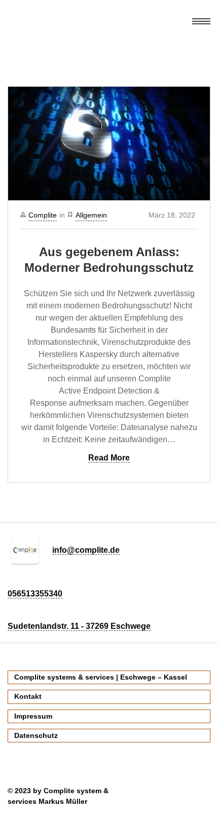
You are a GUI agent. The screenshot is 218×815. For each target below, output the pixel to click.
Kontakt (28, 696)
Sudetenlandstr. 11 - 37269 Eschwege (79, 626)
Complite (42, 215)
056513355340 (35, 593)
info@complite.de (86, 550)
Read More (109, 457)
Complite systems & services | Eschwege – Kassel (100, 677)
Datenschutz (36, 735)
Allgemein (91, 215)
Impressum (33, 716)
